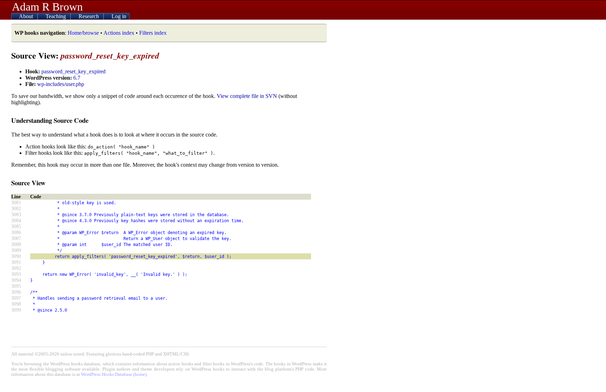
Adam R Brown (47, 6)
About (26, 16)
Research (89, 16)
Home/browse (83, 33)
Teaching (56, 16)
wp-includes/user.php (60, 84)
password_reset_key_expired (73, 71)
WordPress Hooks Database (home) (114, 374)
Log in (119, 16)
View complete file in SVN (247, 96)
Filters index (153, 33)
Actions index (118, 33)
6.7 (76, 78)
